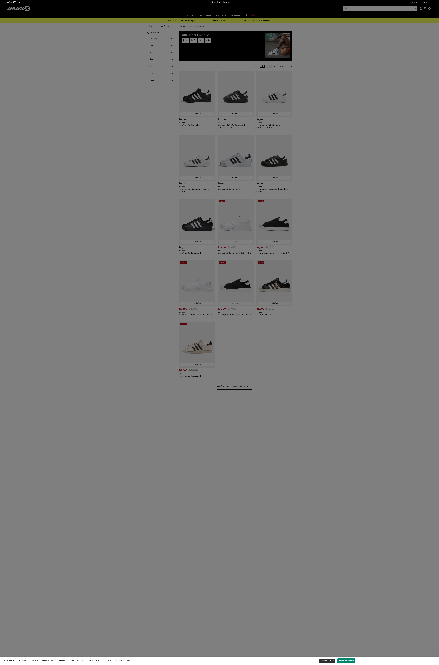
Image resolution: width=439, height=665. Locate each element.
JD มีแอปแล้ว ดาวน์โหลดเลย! (219, 2)
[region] (219, 661)
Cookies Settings (327, 660)
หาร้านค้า (415, 2)
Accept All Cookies (346, 660)
